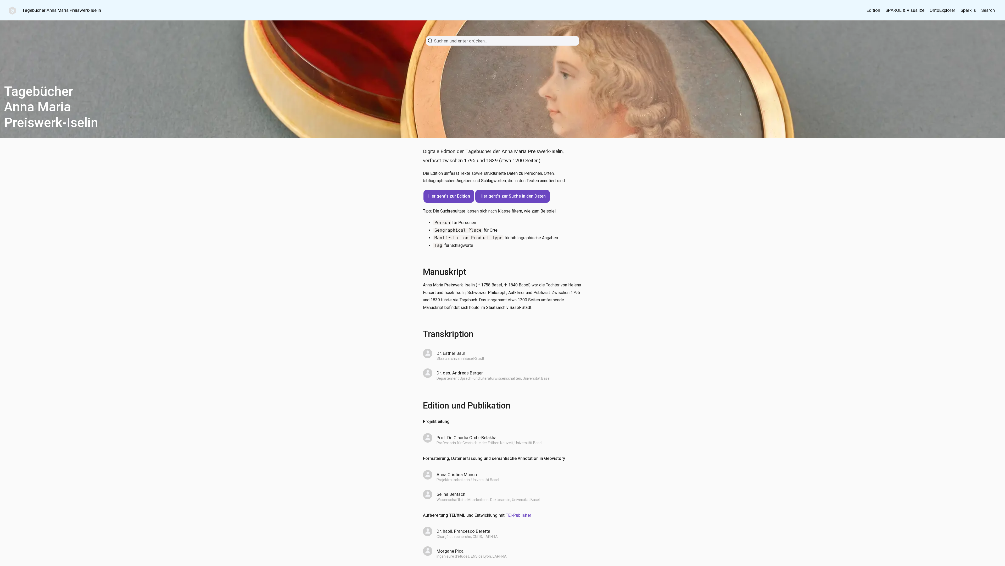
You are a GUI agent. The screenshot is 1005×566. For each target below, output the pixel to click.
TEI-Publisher (518, 515)
